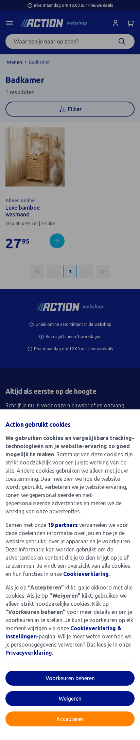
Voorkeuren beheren (70, 678)
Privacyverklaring (28, 653)
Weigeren (70, 698)
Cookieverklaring (86, 574)
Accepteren (70, 719)
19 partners (63, 525)
